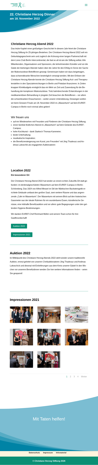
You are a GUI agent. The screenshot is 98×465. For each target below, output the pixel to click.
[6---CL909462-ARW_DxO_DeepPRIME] (21, 345)
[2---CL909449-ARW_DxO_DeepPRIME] (49, 323)
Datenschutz (34, 453)
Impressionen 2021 (21, 235)
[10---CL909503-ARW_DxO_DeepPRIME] (76, 345)
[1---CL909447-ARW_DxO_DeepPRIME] (21, 323)
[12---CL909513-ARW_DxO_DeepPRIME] (49, 368)
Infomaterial (61, 453)
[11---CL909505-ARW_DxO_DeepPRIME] (21, 368)
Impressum (48, 453)
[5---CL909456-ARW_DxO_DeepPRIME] (76, 323)
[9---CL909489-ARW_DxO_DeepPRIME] (49, 345)
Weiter (84, 377)
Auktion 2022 (19, 226)
